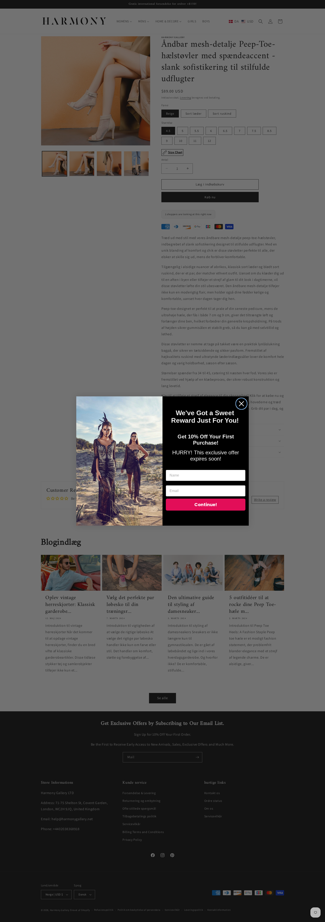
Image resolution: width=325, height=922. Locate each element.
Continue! (205, 505)
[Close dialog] (241, 403)
